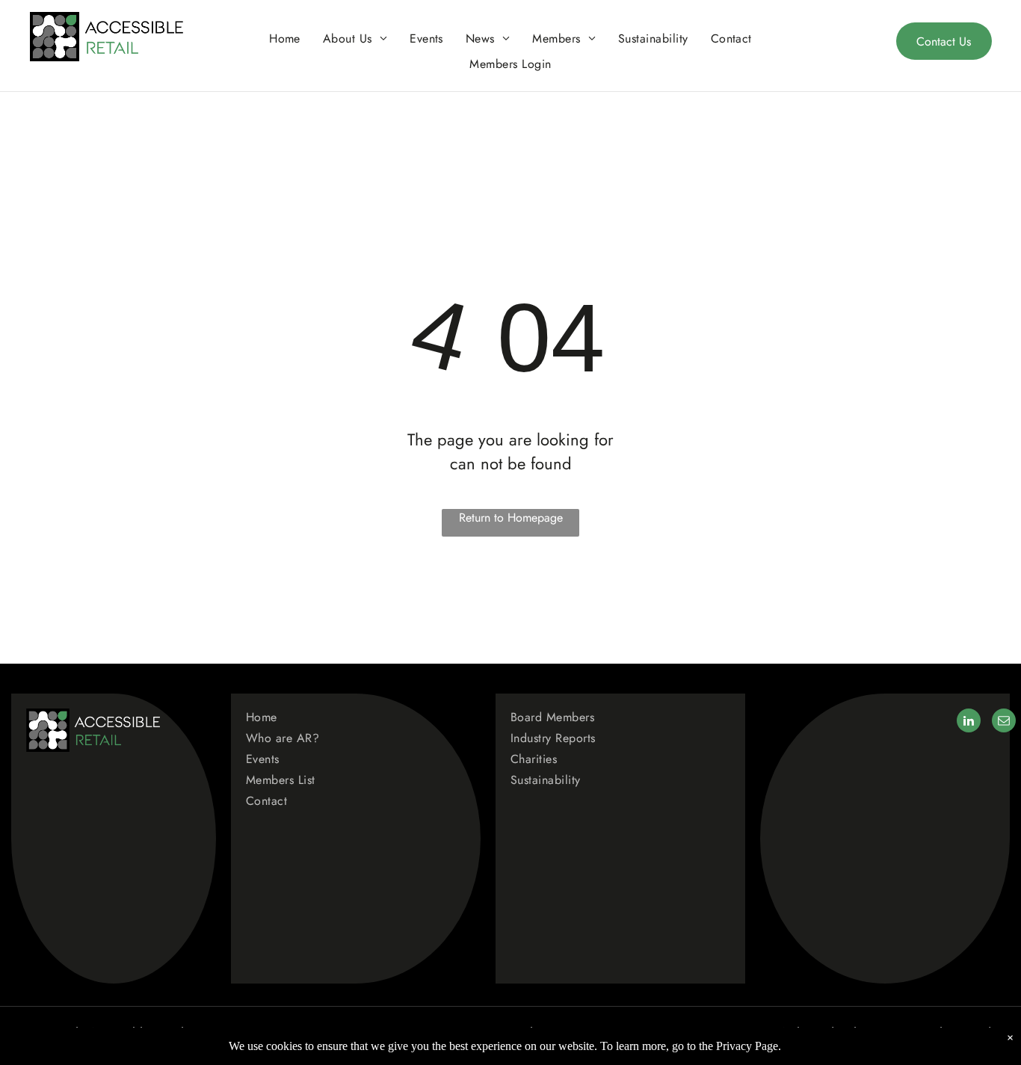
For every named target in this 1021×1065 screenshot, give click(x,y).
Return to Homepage (511, 517)
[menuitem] (285, 38)
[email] (1004, 722)
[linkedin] (969, 722)
